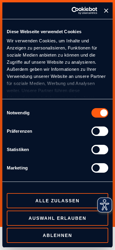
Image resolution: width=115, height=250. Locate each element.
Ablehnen (57, 235)
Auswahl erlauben (57, 218)
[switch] (99, 131)
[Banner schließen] (106, 11)
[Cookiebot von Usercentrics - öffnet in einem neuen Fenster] (73, 11)
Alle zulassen (57, 200)
